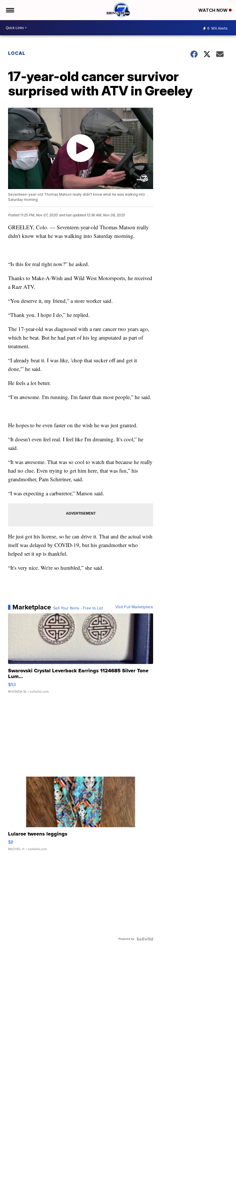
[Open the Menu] (9, 10)
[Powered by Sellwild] (144, 939)
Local (16, 53)
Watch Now (213, 10)
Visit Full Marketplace (134, 607)
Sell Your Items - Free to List (78, 608)
